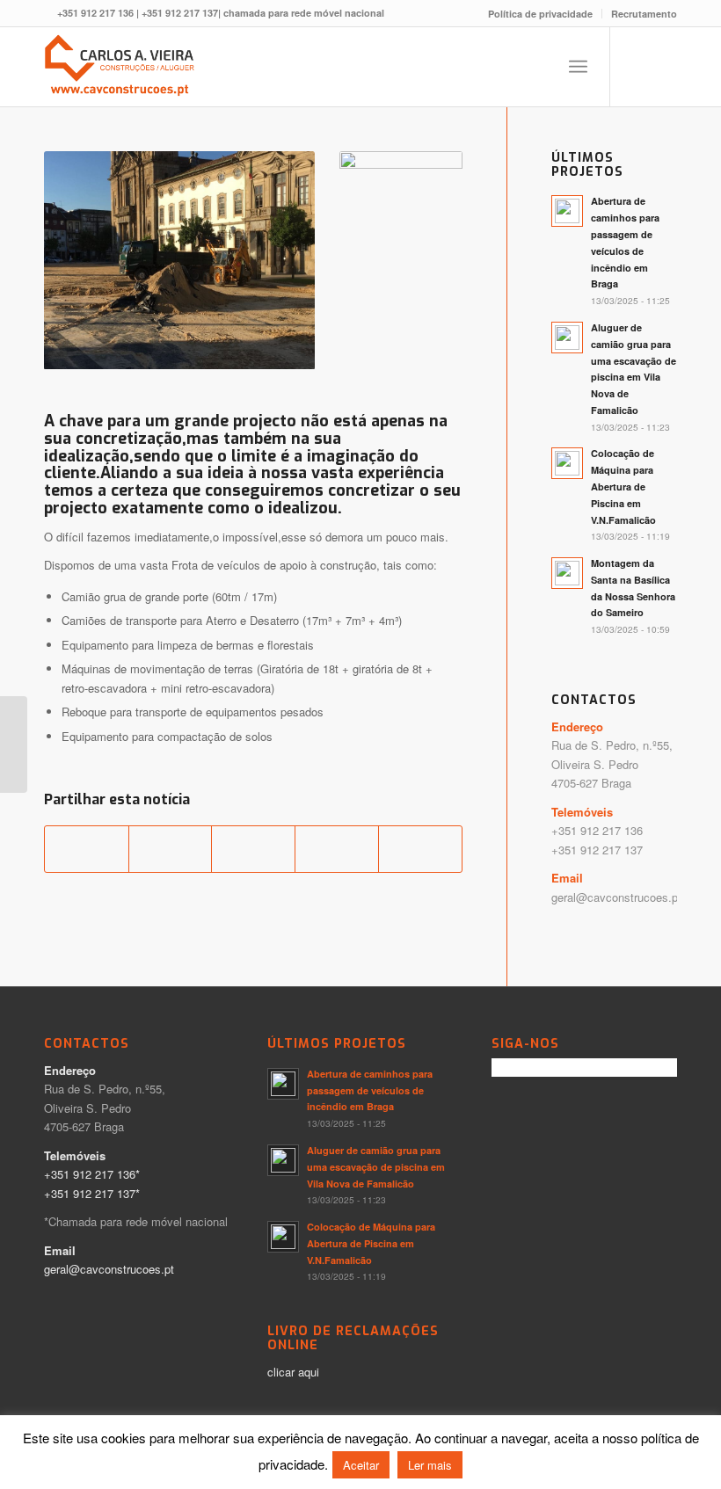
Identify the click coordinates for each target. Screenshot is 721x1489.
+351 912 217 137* (92, 1193)
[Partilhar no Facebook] (86, 849)
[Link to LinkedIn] (664, 67)
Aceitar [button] (361, 1464)
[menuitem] (540, 13)
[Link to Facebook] (637, 67)
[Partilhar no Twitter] (170, 849)
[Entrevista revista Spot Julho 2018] (13, 744)
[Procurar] (539, 66)
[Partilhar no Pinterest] (253, 849)
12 (207, 348)
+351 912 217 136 (95, 12)
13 (221, 348)
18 (292, 348)
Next (275, 260)
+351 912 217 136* (92, 1174)
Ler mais (430, 1464)
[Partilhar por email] (420, 849)
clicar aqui (293, 1371)
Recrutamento (644, 13)
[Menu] (578, 67)
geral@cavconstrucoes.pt (616, 897)
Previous (83, 260)
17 (278, 348)
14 (235, 348)
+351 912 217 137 (180, 12)
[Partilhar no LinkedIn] (336, 849)
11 (193, 348)
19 (306, 348)
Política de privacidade (540, 13)
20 (179, 366)
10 (179, 348)
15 (250, 348)
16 (264, 348)
